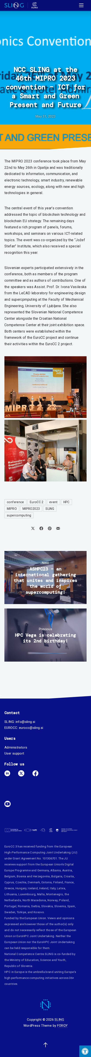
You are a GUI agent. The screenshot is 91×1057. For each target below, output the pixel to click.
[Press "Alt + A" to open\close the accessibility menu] (85, 1051)
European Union (51, 864)
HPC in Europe (14, 972)
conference (15, 502)
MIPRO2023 (31, 508)
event (53, 502)
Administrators (15, 747)
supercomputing (19, 515)
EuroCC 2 (37, 502)
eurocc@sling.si (31, 728)
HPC (66, 502)
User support (14, 753)
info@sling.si (25, 722)
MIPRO (12, 508)
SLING (50, 508)
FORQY (62, 1026)
